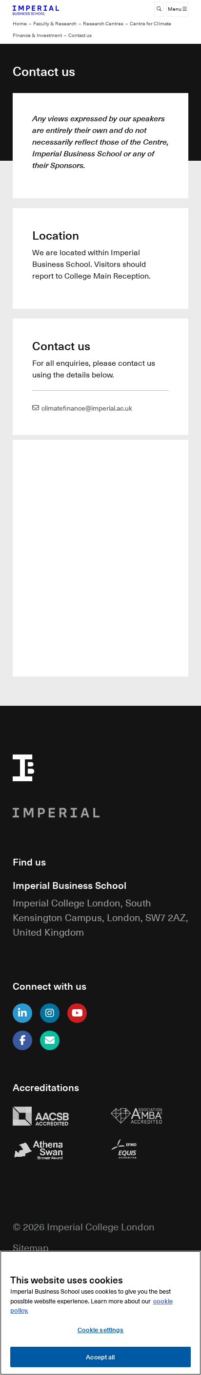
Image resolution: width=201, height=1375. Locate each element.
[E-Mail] (50, 1040)
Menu (175, 9)
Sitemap (31, 1247)
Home (20, 23)
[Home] (52, 9)
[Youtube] (77, 1013)
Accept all (100, 1356)
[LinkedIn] (22, 1013)
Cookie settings (101, 1329)
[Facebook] (22, 1040)
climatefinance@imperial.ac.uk (86, 408)
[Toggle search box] (159, 9)
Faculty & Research (55, 23)
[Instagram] (50, 1013)
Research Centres (103, 23)
